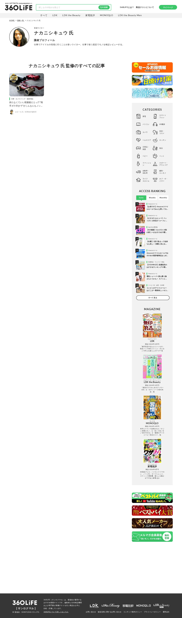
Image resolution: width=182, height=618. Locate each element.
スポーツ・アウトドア (163, 164)
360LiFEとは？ (127, 7)
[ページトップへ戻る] (175, 594)
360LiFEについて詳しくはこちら (56, 612)
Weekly (152, 198)
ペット (161, 156)
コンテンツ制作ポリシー (132, 612)
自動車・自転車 (146, 172)
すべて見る (152, 298)
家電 (144, 116)
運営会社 (166, 612)
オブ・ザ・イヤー (163, 180)
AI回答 (105, 7)
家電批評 (90, 15)
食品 (161, 148)
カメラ (145, 132)
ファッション (147, 164)
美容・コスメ (161, 132)
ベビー (145, 156)
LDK (54, 15)
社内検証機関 (76, 603)
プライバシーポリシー (152, 612)
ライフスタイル (146, 180)
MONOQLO (106, 15)
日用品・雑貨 (146, 148)
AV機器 (162, 124)
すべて (43, 15)
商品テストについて (145, 7)
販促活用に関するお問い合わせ (109, 612)
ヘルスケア (147, 140)
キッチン (162, 140)
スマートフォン (162, 116)
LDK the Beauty (71, 15)
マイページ (168, 7)
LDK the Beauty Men (130, 15)
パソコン (146, 124)
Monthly (163, 198)
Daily (141, 198)
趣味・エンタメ (162, 172)
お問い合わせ (91, 612)
